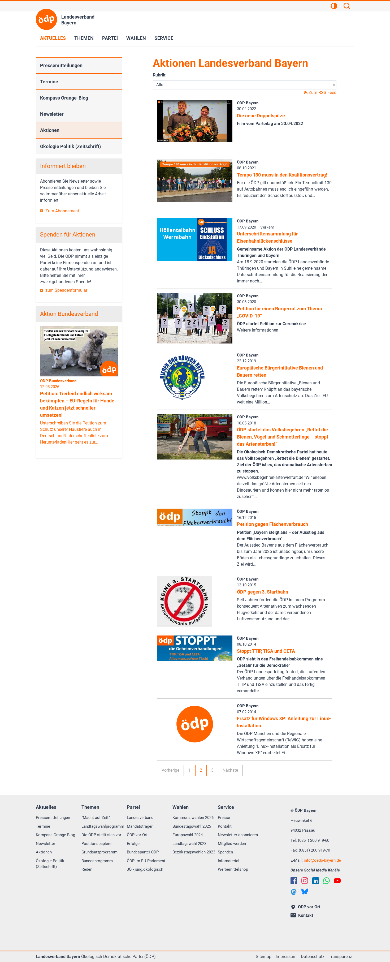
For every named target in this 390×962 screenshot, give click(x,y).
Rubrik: (160, 75)
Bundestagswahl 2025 (191, 826)
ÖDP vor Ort (137, 834)
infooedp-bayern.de (322, 860)
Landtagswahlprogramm (102, 826)
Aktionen (49, 130)
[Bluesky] (304, 891)
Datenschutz (312, 956)
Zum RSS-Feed (321, 92)
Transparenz (340, 956)
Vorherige (170, 770)
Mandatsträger (140, 826)
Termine (49, 81)
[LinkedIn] (315, 880)
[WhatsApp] (326, 880)
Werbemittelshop (233, 869)
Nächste (230, 770)
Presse (224, 817)
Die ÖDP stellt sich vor (101, 834)
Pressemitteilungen (61, 65)
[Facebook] (294, 880)
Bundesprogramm (97, 860)
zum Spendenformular (66, 290)
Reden (86, 869)
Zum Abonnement (62, 210)
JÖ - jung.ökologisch (145, 869)
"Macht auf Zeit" (95, 817)
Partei (110, 38)
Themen (84, 38)
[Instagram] (304, 880)
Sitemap (263, 956)
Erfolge (133, 843)
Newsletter (52, 114)
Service (163, 38)
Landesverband (140, 817)
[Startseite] (46, 19)
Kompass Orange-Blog (64, 98)
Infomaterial (228, 860)
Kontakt (225, 826)
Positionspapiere (96, 843)
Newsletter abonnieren (238, 834)
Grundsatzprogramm (99, 852)
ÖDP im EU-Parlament (146, 860)
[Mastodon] (294, 892)
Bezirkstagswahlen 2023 (193, 852)
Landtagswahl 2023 (189, 843)
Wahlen (136, 38)
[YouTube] (337, 880)
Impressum (286, 956)
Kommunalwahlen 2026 (193, 817)
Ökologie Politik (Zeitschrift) (70, 146)
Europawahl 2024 (187, 834)
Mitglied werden (232, 843)
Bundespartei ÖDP (143, 852)
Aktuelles (53, 38)
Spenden (225, 852)
